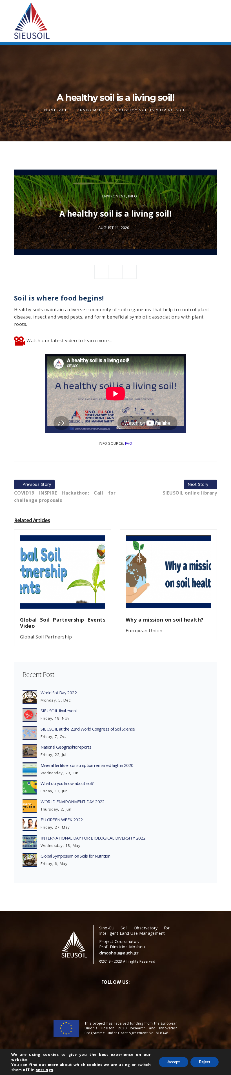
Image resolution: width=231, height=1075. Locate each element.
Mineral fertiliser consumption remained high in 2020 (87, 765)
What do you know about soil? (67, 783)
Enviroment (91, 110)
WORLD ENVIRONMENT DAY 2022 (72, 801)
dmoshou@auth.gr (119, 953)
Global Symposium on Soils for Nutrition (75, 856)
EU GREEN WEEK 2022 (62, 819)
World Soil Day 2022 (59, 692)
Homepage (56, 110)
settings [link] (44, 1069)
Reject (204, 1062)
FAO (128, 443)
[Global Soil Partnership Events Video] (62, 575)
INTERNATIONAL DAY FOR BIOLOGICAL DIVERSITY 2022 (93, 838)
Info (132, 196)
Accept (173, 1062)
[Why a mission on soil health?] (168, 575)
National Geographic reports (66, 747)
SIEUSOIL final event (59, 710)
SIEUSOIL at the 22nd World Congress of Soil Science (88, 729)
